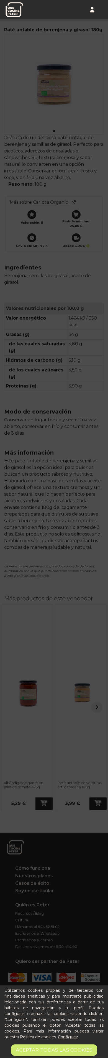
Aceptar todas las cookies (54, 1050)
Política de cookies (38, 1036)
